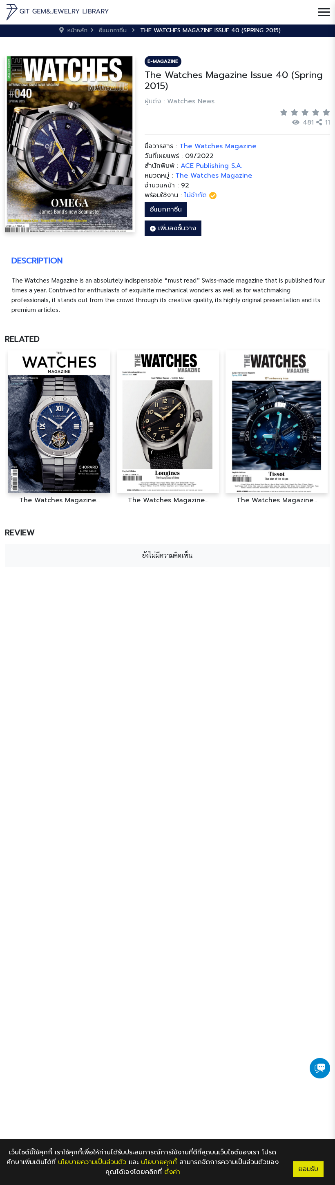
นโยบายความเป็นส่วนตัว (92, 1162)
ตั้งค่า (172, 1172)
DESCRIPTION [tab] (37, 260)
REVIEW (20, 532)
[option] (74, 427)
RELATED (22, 339)
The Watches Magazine (213, 175)
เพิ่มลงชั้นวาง (176, 228)
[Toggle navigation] (324, 12)
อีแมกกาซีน (166, 209)
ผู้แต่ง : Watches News (179, 101)
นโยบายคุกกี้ (159, 1162)
